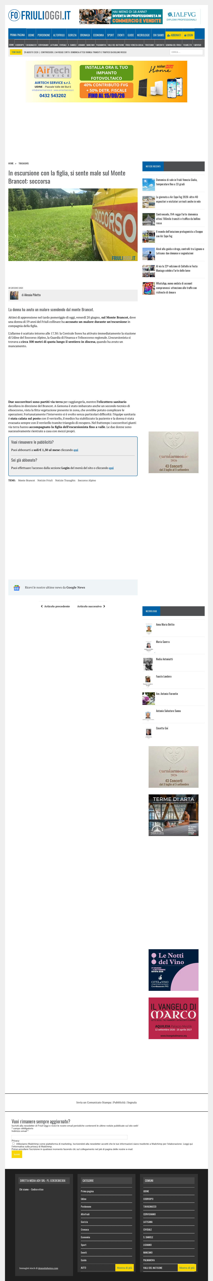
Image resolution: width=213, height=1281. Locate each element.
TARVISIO (197, 45)
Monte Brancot (26, 480)
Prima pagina (17, 35)
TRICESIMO (149, 45)
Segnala (132, 1102)
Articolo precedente (57, 606)
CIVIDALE (63, 45)
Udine (31, 35)
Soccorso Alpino (87, 480)
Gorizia (72, 35)
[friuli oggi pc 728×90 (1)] (140, 22)
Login (189, 35)
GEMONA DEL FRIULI (173, 45)
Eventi (120, 35)
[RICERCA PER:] (186, 52)
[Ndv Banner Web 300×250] (174, 988)
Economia (98, 35)
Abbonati (175, 35)
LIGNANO (81, 45)
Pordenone (44, 35)
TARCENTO (159, 45)
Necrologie (143, 35)
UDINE (11, 44)
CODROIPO (19, 45)
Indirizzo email (20, 1131)
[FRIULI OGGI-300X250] (174, 1037)
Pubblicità (119, 1102)
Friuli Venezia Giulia (134, 45)
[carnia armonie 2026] (174, 471)
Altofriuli (59, 35)
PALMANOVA (101, 45)
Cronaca (85, 35)
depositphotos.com (48, 1268)
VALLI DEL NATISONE (116, 45)
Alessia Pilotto (32, 295)
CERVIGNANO (43, 45)
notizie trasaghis (65, 480)
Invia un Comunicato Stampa (93, 1102)
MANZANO (91, 45)
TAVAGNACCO (31, 45)
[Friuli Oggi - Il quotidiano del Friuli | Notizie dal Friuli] (39, 15)
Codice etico (37, 1189)
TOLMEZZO (187, 45)
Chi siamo (158, 35)
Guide (131, 35)
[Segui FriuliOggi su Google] (174, 309)
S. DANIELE (72, 45)
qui (76, 450)
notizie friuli (45, 480)
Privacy (15, 1140)
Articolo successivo (89, 606)
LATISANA (54, 45)
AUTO (83, 1267)
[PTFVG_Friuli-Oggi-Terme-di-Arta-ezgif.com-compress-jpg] (174, 834)
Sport (110, 35)
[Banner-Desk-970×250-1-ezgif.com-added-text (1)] (106, 100)
